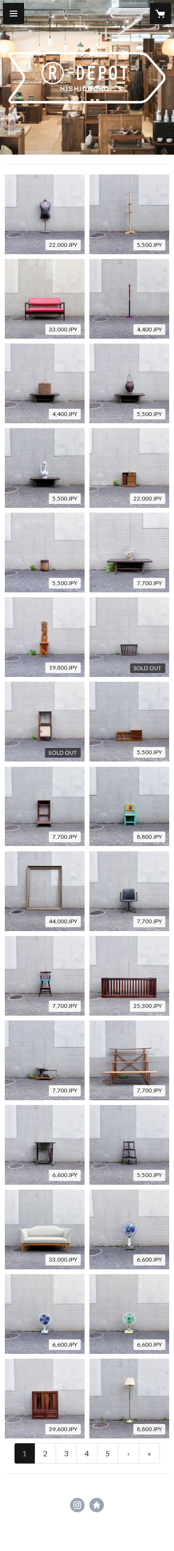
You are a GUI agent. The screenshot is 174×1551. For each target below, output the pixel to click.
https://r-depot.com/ (96, 1505)
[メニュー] (13, 13)
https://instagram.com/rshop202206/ (77, 1505)
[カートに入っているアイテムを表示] (160, 13)
